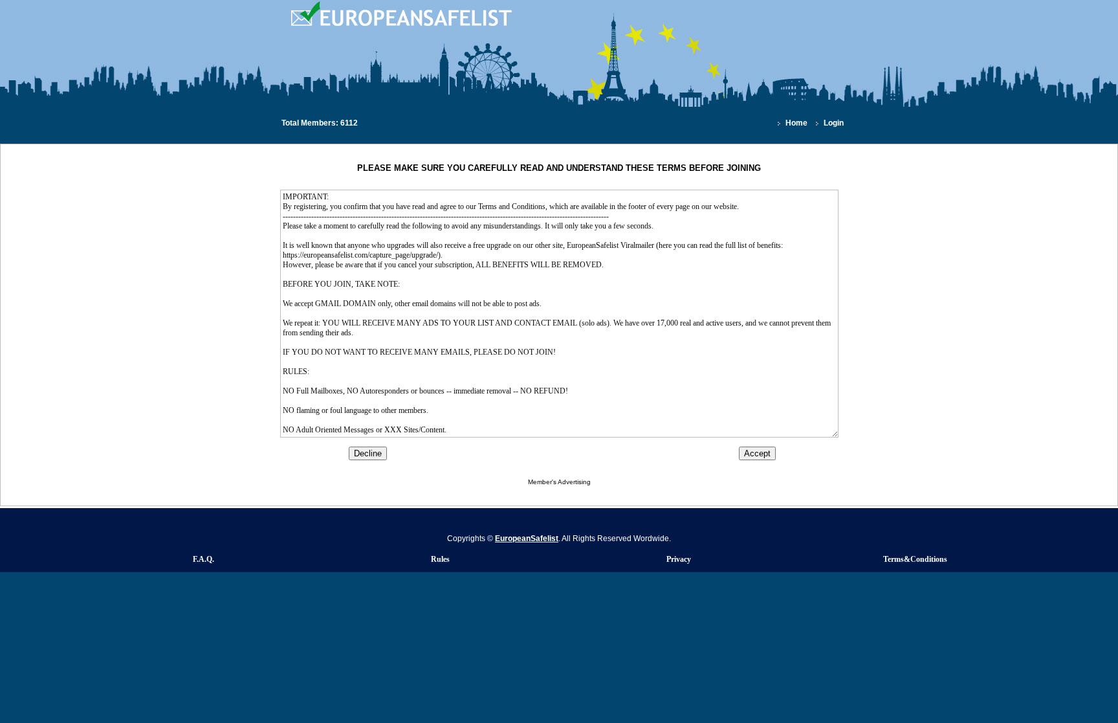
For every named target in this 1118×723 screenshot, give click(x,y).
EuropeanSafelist (526, 538)
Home (796, 123)
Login (834, 123)
